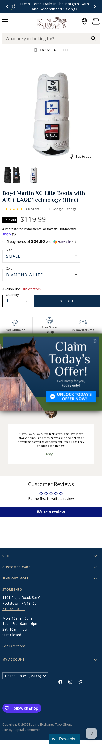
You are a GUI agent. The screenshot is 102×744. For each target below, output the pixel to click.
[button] (51, 241)
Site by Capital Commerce (21, 729)
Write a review (51, 512)
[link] (51, 372)
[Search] (93, 38)
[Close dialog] (94, 341)
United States (23, 675)
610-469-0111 (13, 608)
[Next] (94, 6)
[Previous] (7, 6)
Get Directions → (16, 646)
